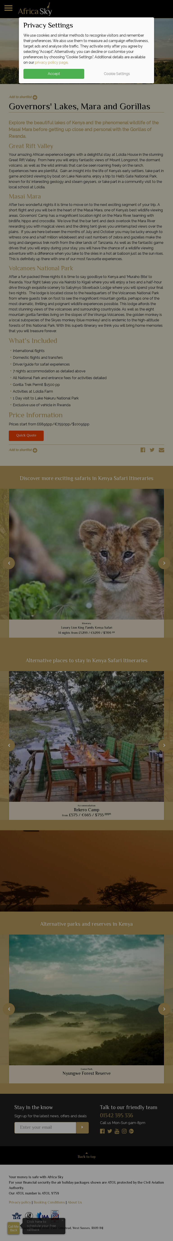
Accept (54, 74)
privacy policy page (51, 62)
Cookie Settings (117, 74)
